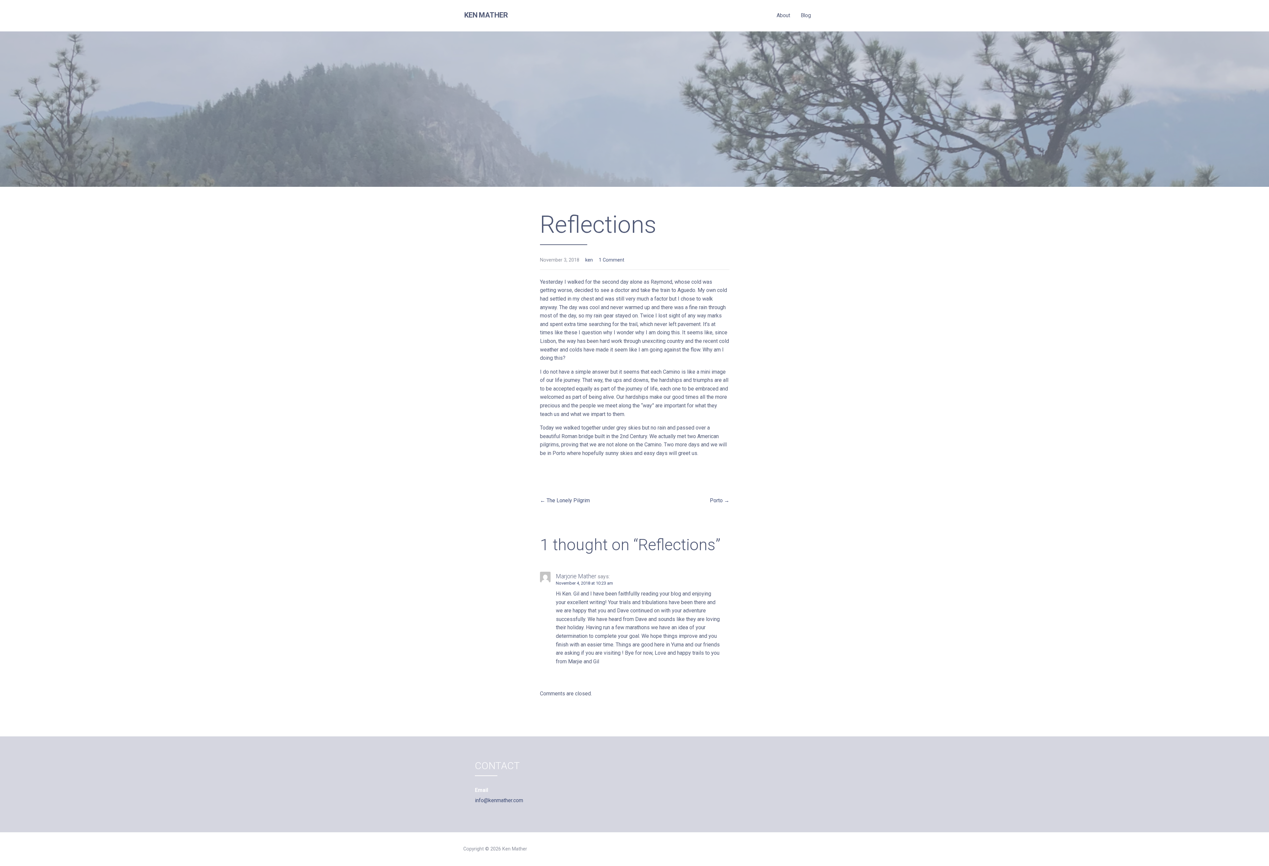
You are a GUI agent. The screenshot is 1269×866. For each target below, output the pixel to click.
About (783, 15)
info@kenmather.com (499, 800)
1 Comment (611, 260)
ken (589, 260)
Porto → (719, 500)
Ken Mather (486, 15)
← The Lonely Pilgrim (565, 500)
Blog (806, 15)
